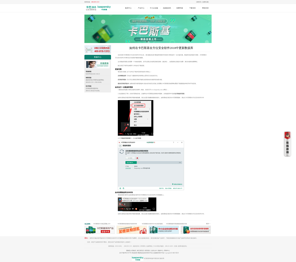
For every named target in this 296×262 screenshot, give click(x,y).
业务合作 (154, 250)
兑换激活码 (167, 8)
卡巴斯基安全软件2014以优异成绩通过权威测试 (153, 224)
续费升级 (179, 8)
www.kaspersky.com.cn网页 (159, 90)
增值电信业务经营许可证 (145, 253)
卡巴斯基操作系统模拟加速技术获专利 (177, 224)
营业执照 (134, 253)
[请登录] (198, 2)
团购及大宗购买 (131, 250)
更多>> (208, 223)
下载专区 (192, 8)
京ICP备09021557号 (125, 253)
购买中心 (128, 8)
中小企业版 (154, 8)
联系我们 (147, 250)
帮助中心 (167, 250)
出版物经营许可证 (158, 253)
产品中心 (141, 8)
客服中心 (160, 250)
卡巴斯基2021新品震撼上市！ (102, 224)
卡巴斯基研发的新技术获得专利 (127, 224)
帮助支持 (205, 8)
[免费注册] (205, 2)
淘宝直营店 (140, 250)
